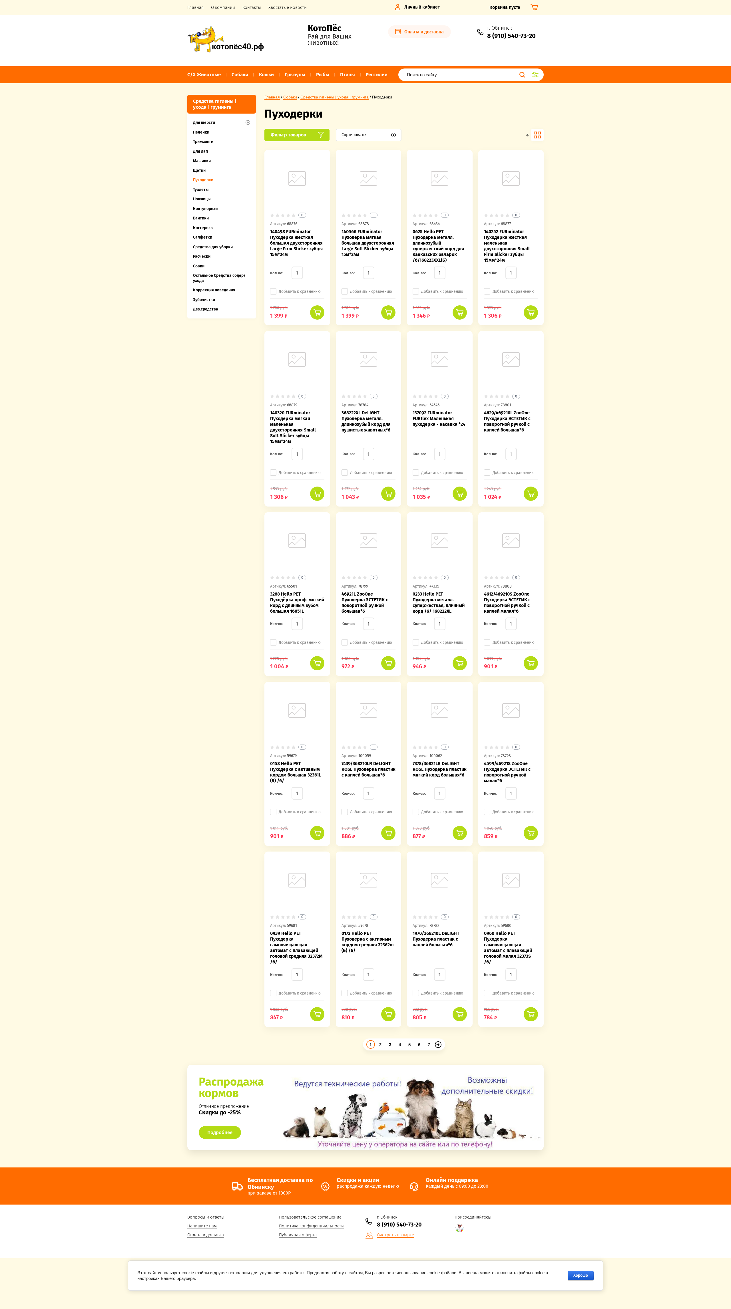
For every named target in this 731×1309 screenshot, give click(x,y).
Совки (198, 266)
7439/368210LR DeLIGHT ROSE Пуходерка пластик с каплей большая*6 (368, 769)
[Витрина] (537, 135)
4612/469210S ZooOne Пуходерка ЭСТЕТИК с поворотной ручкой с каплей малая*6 (507, 602)
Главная (272, 97)
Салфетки (202, 237)
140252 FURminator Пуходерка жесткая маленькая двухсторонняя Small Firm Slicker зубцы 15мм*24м (507, 246)
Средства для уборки (213, 247)
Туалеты (201, 189)
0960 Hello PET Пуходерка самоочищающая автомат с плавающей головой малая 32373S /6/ (508, 948)
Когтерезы (203, 227)
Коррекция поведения (214, 290)
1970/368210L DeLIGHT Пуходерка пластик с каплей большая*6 (436, 939)
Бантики (201, 218)
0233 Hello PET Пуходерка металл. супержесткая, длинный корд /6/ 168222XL (439, 602)
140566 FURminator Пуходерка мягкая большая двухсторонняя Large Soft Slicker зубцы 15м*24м (368, 243)
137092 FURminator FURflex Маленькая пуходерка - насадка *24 (439, 418)
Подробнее (219, 1132)
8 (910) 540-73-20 (511, 36)
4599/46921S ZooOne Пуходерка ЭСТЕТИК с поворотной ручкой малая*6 (507, 772)
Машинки (202, 160)
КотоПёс (324, 28)
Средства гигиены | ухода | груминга (334, 97)
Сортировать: (354, 134)
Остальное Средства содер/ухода (219, 278)
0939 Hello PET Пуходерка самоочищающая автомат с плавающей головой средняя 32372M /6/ (296, 948)
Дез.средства (205, 309)
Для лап (200, 151)
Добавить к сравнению (300, 291)
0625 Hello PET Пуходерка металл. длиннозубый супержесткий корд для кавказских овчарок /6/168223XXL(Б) (438, 246)
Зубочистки (204, 299)
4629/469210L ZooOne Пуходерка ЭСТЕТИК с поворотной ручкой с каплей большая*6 (507, 421)
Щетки (199, 170)
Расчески (201, 256)
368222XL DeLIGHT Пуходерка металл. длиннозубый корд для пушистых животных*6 (366, 421)
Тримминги (203, 141)
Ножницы (202, 199)
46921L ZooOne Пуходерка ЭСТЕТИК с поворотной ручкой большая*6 (365, 602)
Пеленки (201, 132)
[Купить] (317, 312)
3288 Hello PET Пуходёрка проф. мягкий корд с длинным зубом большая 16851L (297, 602)
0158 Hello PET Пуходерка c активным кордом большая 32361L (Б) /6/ (295, 772)
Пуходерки (203, 180)
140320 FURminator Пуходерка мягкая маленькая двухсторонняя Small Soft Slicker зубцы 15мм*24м (293, 427)
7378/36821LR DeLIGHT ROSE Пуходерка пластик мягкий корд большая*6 (440, 769)
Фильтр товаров (288, 135)
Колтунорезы (205, 208)
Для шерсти (204, 122)
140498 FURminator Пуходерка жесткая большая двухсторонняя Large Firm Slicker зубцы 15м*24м (296, 243)
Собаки (290, 97)
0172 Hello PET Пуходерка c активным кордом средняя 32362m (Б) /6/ (368, 942)
